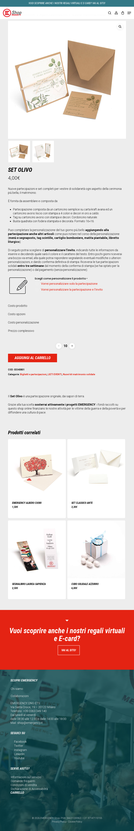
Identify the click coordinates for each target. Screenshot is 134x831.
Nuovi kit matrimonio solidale (79, 374)
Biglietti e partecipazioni (33, 374)
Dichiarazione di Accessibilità (29, 789)
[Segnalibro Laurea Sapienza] (37, 549)
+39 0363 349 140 (35, 711)
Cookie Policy (75, 821)
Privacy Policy (59, 821)
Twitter (18, 745)
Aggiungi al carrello (32, 358)
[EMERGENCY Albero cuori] (37, 468)
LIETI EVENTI (55, 374)
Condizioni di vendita (24, 785)
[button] (129, 13)
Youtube (19, 758)
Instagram (20, 750)
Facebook (20, 741)
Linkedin (19, 754)
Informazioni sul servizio (26, 777)
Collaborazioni (20, 696)
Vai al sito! (68, 650)
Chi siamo (17, 688)
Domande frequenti (23, 781)
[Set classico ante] (96, 468)
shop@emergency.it (30, 722)
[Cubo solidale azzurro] (96, 549)
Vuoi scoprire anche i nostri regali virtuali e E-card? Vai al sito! (67, 3)
